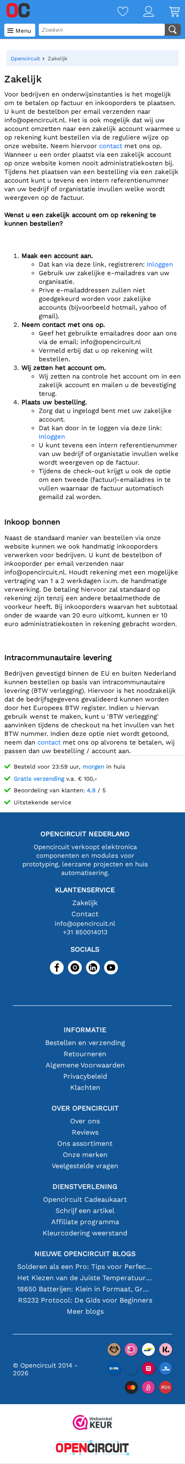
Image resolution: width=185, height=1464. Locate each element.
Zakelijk (85, 903)
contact (110, 146)
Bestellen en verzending (85, 1043)
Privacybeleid (85, 1076)
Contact (85, 914)
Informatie (85, 1030)
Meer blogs (85, 1311)
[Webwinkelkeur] (92, 1423)
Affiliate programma (85, 1222)
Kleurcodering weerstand (85, 1233)
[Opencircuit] (92, 1448)
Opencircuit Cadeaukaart (85, 1199)
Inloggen (160, 264)
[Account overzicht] (141, 12)
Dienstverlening (84, 1186)
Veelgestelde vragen (85, 1166)
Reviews (85, 1132)
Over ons (85, 1121)
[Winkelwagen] (167, 12)
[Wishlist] (115, 12)
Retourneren (85, 1054)
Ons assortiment (85, 1143)
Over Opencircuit (85, 1108)
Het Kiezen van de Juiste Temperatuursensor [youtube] (85, 1278)
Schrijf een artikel (85, 1211)
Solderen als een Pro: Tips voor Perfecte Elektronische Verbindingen (85, 1266)
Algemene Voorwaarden (85, 1065)
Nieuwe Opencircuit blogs (85, 1254)
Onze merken (85, 1155)
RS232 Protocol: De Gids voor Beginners (85, 1300)
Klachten (85, 1087)
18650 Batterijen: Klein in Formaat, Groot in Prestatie (85, 1289)
